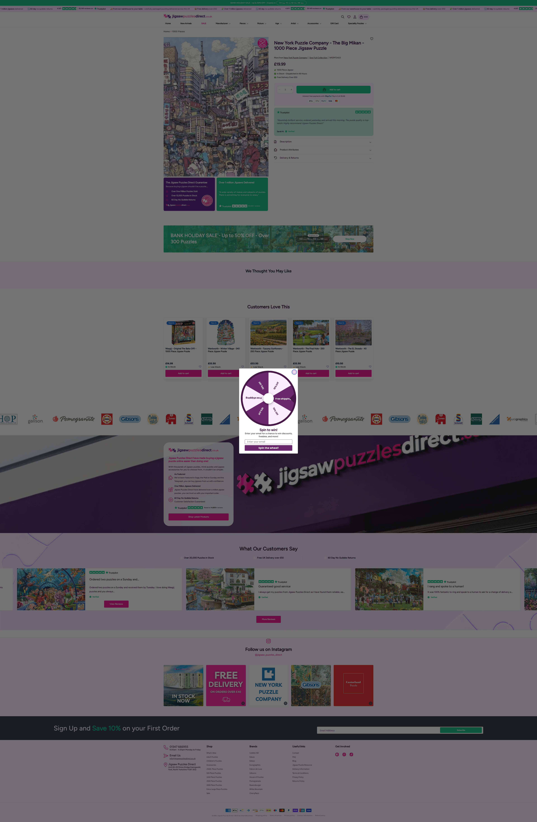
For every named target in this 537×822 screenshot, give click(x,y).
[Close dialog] (294, 372)
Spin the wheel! (268, 448)
